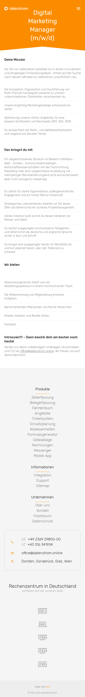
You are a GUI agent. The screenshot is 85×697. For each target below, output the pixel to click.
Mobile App (42, 456)
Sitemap (42, 486)
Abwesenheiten (42, 429)
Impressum (42, 516)
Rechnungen (42, 445)
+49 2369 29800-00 (41, 539)
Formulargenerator (42, 434)
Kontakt (43, 510)
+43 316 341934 (37, 544)
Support (42, 480)
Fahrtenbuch (42, 408)
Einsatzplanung (42, 424)
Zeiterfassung (42, 397)
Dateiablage (42, 440)
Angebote (42, 413)
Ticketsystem (42, 418)
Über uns (42, 505)
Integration (42, 475)
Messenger (42, 450)
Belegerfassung (42, 403)
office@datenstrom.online (37, 351)
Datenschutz (42, 521)
